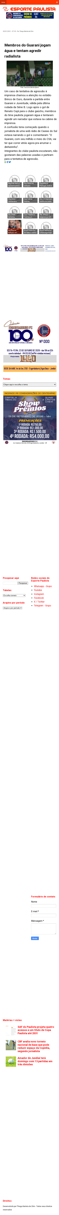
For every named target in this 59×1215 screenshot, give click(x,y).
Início (3, 2)
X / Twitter (39, 601)
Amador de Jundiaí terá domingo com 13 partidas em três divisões (35, 1061)
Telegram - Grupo (42, 605)
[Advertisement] (32, 23)
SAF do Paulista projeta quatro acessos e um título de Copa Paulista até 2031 (36, 1030)
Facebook (39, 598)
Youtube (38, 590)
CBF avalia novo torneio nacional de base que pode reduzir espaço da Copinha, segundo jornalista (34, 1046)
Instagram (39, 594)
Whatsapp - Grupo (43, 586)
